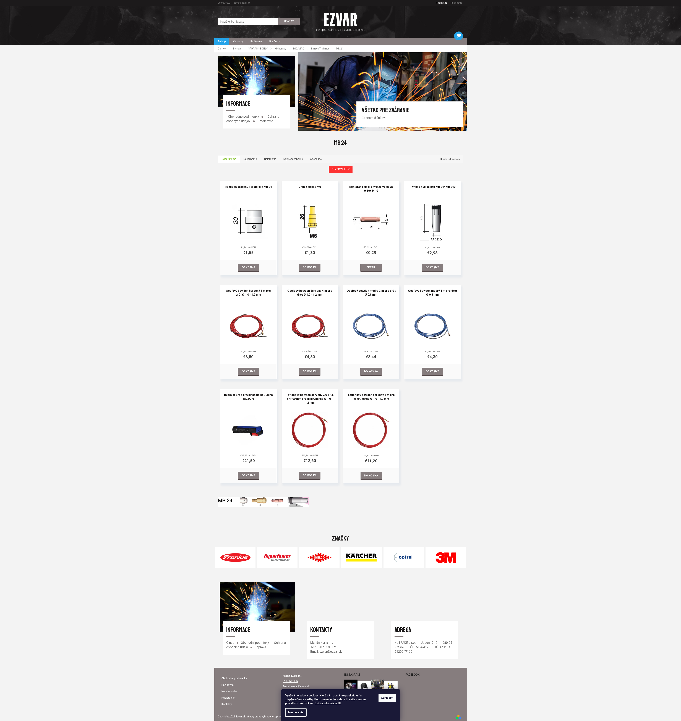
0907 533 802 (290, 681)
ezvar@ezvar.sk (300, 686)
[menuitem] (221, 41)
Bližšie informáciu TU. (328, 703)
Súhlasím (387, 697)
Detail (371, 267)
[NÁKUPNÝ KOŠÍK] (458, 36)
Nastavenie (296, 712)
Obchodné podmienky (243, 116)
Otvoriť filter (341, 169)
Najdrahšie (270, 159)
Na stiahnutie (229, 691)
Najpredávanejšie (293, 159)
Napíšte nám (228, 697)
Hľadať (289, 21)
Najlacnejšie (250, 159)
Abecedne (316, 159)
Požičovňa (266, 121)
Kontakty (226, 704)
